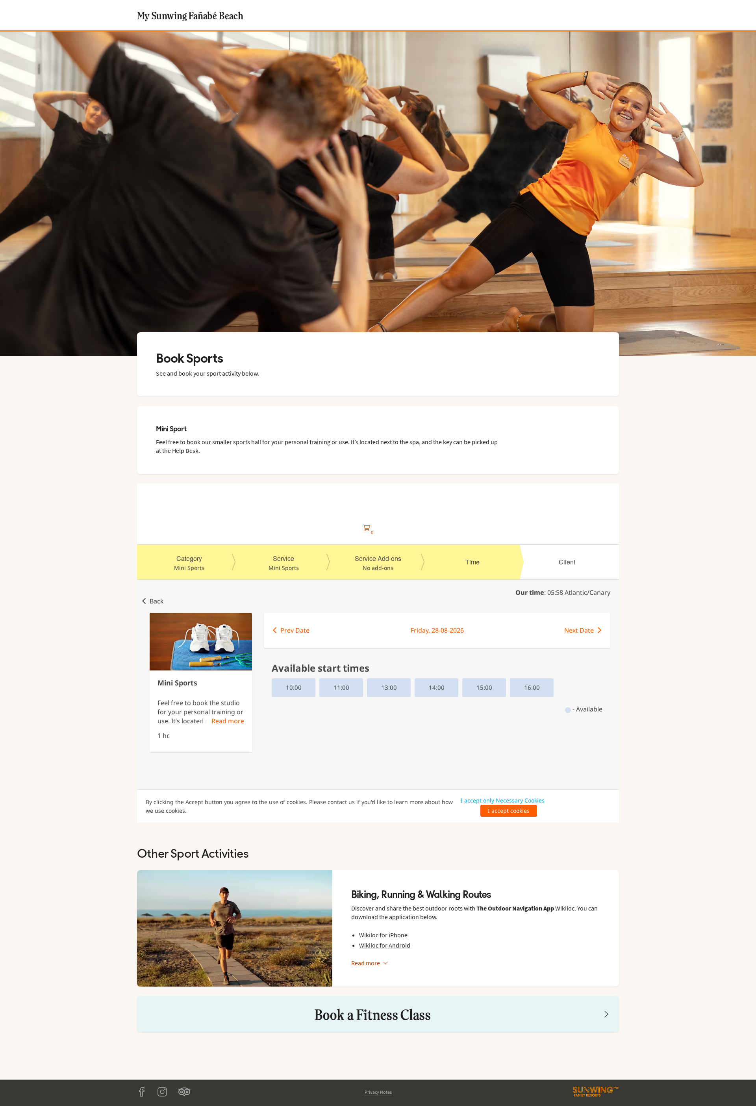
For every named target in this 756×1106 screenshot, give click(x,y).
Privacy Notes (378, 1092)
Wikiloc (564, 908)
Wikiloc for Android (384, 945)
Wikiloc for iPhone (383, 935)
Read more (365, 963)
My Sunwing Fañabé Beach (190, 15)
